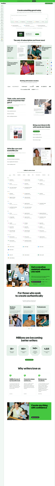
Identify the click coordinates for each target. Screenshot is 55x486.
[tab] (10, 175)
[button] (53, 1)
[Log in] (54, 3)
